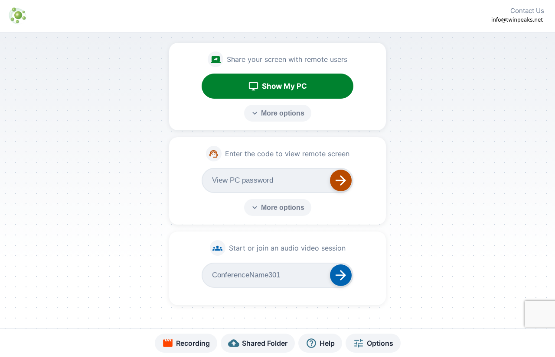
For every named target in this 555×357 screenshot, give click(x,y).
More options (277, 113)
